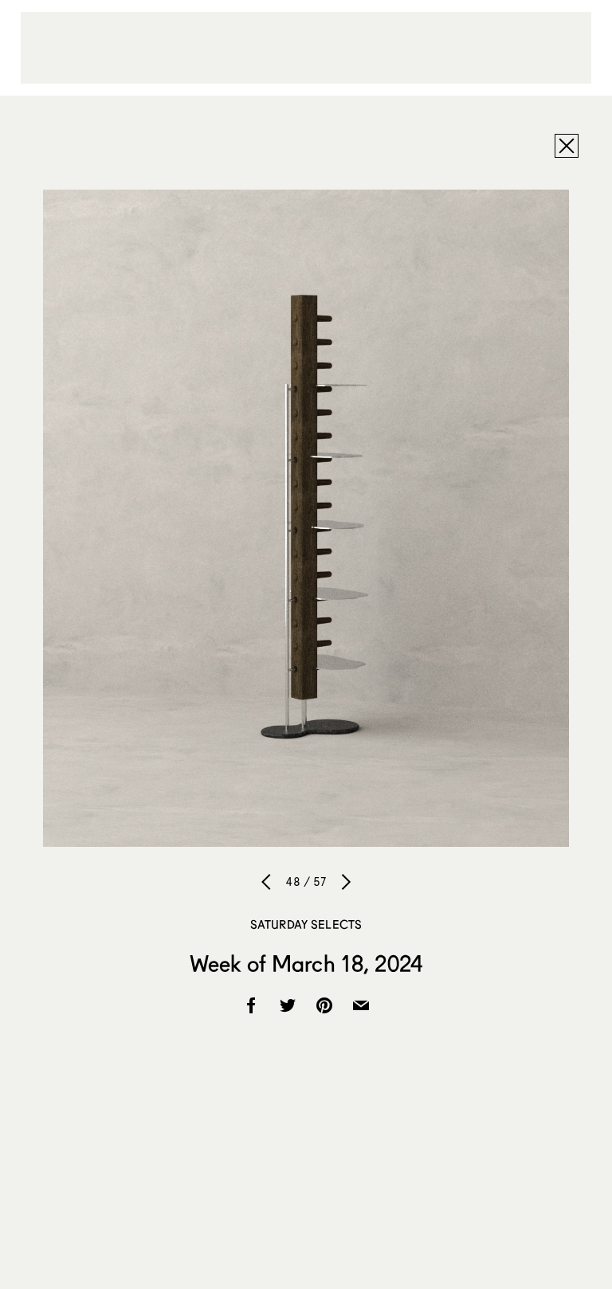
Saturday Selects (306, 924)
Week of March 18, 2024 (306, 963)
